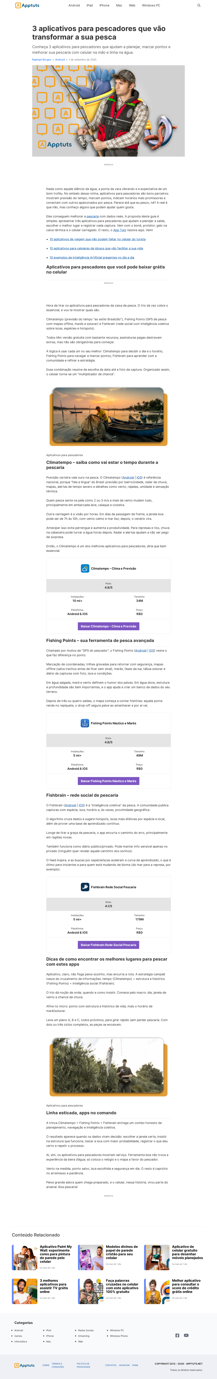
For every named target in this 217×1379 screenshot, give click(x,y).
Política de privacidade (83, 1365)
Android (74, 5)
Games (18, 1335)
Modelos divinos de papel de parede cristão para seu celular (122, 1252)
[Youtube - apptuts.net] (186, 1336)
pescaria (93, 216)
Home (135, 1365)
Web (132, 5)
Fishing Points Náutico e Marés (113, 723)
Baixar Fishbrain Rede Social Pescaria (108, 945)
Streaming (84, 1335)
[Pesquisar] (199, 5)
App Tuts (119, 230)
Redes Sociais (86, 1330)
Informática (20, 1341)
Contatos (110, 1365)
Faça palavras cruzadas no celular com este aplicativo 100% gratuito (122, 1286)
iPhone (104, 5)
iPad (90, 5)
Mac (119, 5)
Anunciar (124, 1365)
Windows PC (151, 5)
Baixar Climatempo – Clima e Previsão (108, 626)
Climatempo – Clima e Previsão (113, 568)
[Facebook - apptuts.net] (177, 1336)
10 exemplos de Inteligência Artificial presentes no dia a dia (92, 257)
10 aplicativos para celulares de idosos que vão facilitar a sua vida (96, 248)
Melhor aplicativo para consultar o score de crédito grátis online (186, 1286)
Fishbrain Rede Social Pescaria (113, 887)
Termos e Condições (58, 1365)
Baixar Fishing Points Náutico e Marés (108, 781)
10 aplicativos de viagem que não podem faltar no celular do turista (98, 239)
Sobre (46, 1365)
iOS (139, 477)
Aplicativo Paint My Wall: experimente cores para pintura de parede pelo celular (56, 1254)
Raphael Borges (41, 59)
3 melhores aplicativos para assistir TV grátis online (54, 1286)
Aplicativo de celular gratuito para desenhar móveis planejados (187, 1252)
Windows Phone (119, 1335)
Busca (167, 5)
